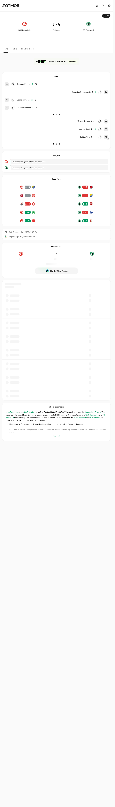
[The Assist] (56, 61)
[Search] (103, 5)
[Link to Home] (10, 5)
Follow (106, 16)
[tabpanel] (56, 226)
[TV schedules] (97, 5)
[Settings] (109, 5)
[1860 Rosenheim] (21, 255)
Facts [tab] (6, 49)
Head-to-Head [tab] (27, 49)
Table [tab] (14, 49)
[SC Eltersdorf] (92, 255)
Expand (56, 436)
